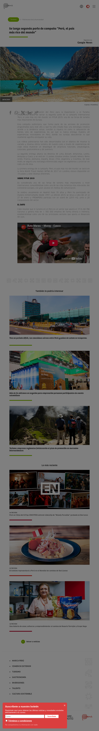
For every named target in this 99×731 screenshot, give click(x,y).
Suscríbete (51, 716)
